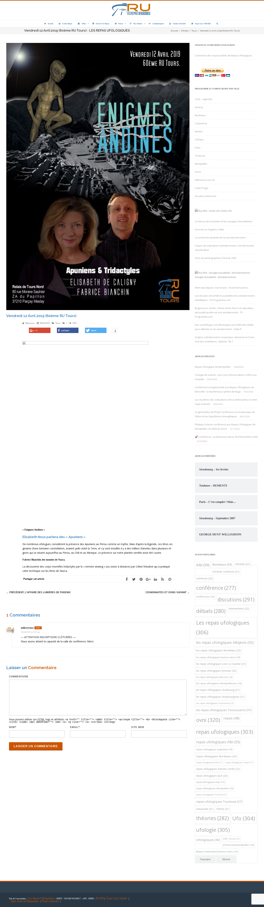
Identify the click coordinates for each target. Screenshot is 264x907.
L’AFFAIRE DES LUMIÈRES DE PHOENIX (38, 592)
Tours (57, 323)
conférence (216, 587)
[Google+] (148, 579)
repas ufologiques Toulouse (219, 801)
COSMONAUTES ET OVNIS (167, 592)
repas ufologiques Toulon (211, 794)
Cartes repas (67, 24)
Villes (84, 24)
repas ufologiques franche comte (218, 769)
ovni (208, 720)
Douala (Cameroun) (205, 196)
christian (242, 564)
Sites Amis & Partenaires (25, 901)
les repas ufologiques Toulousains (224, 710)
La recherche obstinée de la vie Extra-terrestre (220, 237)
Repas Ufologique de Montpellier (213, 366)
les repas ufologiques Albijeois (224, 642)
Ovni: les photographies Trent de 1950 (215, 258)
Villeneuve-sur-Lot (205, 180)
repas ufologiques (224, 731)
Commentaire (18, 676)
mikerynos (27, 627)
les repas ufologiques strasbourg (218, 690)
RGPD (100, 898)
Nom (12, 727)
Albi (202, 564)
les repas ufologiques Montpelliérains (218, 683)
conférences (205, 596)
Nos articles (137, 24)
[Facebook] (126, 579)
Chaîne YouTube (179, 24)
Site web (137, 727)
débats (211, 610)
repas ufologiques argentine (214, 749)
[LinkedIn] (155, 579)
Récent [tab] (226, 859)
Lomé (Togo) (201, 188)
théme (223, 809)
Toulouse (200, 155)
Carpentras (201, 123)
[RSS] (162, 579)
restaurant (204, 809)
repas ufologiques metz (210, 782)
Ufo (243, 818)
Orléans (199, 139)
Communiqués (158, 24)
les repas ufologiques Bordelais (218, 650)
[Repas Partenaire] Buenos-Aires (217, 851)
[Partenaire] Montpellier (238, 844)
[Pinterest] (141, 579)
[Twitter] (133, 579)
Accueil (50, 24)
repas (231, 718)
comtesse (204, 578)
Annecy (199, 107)
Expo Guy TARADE (203, 24)
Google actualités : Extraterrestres (215, 277)
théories (212, 818)
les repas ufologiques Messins (214, 677)
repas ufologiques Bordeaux (216, 756)
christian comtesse (226, 571)
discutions (235, 599)
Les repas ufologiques (222, 627)
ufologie (213, 829)
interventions (239, 608)
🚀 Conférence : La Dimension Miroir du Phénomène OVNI (226, 436)
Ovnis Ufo (226, 211)
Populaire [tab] (205, 859)
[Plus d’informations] (115, 331)
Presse (120, 24)
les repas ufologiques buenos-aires (218, 657)
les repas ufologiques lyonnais (216, 670)
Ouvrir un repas (102, 24)
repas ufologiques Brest (209, 762)
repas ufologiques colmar (239, 762)
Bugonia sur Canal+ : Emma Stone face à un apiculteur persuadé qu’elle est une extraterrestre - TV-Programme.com (224, 312)
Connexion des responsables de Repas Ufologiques (223, 55)
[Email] (169, 579)
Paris (197, 147)
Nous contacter (50, 901)
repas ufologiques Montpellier (214, 788)
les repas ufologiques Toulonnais (215, 703)
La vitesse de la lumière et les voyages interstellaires (224, 221)
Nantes (199, 131)
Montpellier (201, 163)
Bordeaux (200, 115)
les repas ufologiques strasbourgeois (220, 696)
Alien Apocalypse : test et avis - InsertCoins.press (221, 287)
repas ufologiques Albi (218, 741)
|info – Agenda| (203, 99)
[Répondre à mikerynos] (184, 628)
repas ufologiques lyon (212, 775)
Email (74, 727)
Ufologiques (208, 840)
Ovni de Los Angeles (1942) (209, 229)
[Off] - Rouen (231, 838)
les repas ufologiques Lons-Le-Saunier (221, 664)
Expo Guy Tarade (117, 898)
